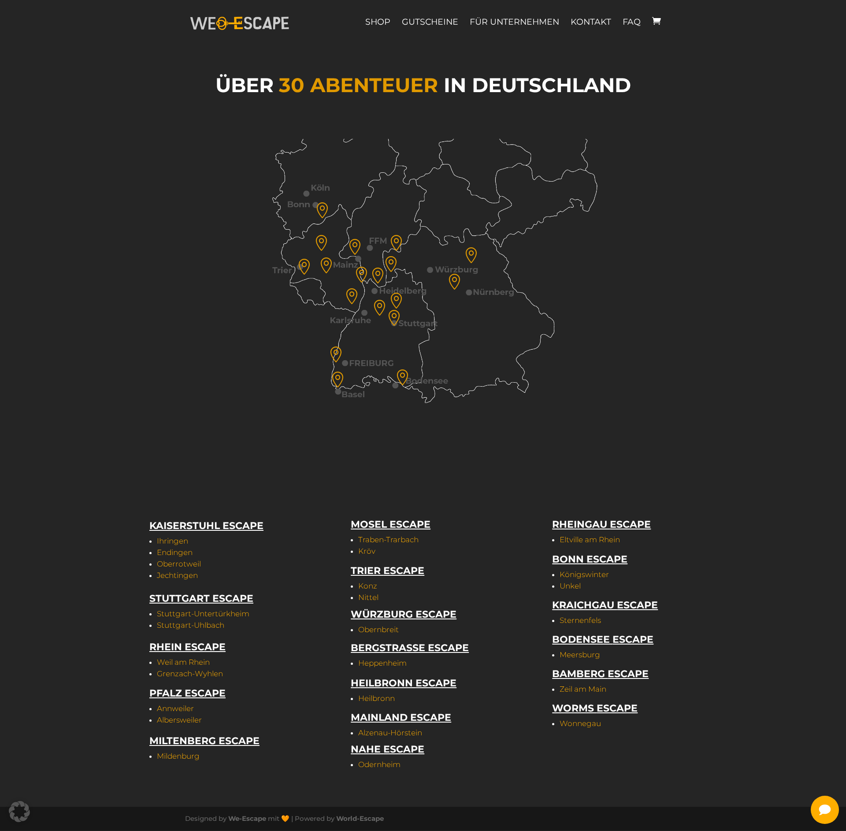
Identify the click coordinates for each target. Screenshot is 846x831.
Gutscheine (430, 22)
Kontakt (591, 22)
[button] (19, 811)
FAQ (632, 22)
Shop (377, 22)
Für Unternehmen (514, 22)
